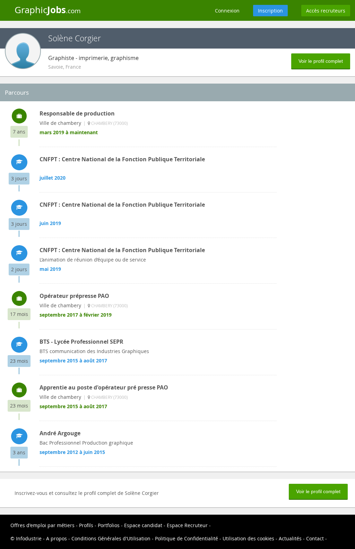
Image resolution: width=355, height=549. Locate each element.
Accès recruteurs (325, 10)
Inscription (270, 10)
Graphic (48, 9)
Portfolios (109, 525)
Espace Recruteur (187, 525)
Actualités (290, 538)
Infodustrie (29, 538)
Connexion (227, 10)
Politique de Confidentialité (186, 538)
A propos (56, 538)
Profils (86, 525)
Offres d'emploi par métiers (42, 525)
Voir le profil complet (320, 61)
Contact (315, 538)
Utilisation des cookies (248, 538)
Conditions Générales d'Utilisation (110, 538)
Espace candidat (143, 525)
